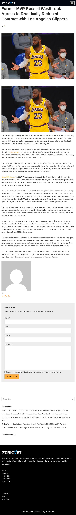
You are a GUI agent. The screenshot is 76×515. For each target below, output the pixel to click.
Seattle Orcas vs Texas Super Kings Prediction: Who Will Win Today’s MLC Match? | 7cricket (33, 428)
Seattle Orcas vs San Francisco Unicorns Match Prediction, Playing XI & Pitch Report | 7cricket (34, 410)
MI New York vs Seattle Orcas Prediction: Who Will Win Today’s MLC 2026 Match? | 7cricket (33, 424)
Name (7, 318)
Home (3, 470)
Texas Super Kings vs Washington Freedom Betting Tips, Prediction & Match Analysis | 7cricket (34, 414)
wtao (4, 26)
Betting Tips (5, 481)
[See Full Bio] (11, 296)
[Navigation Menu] (72, 3)
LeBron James (14, 152)
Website (7, 335)
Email (7, 327)
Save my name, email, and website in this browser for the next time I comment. (33, 372)
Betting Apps (5, 479)
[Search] (72, 399)
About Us (4, 473)
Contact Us (5, 494)
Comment (8, 344)
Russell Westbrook (8, 177)
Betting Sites (5, 476)
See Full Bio (5, 296)
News (3, 496)
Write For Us (5, 499)
